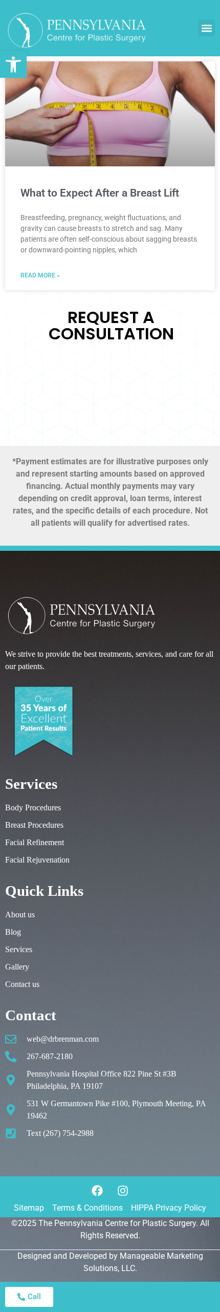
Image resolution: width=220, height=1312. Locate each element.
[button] (206, 27)
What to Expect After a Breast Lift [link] (99, 193)
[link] (13, 64)
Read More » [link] (40, 275)
